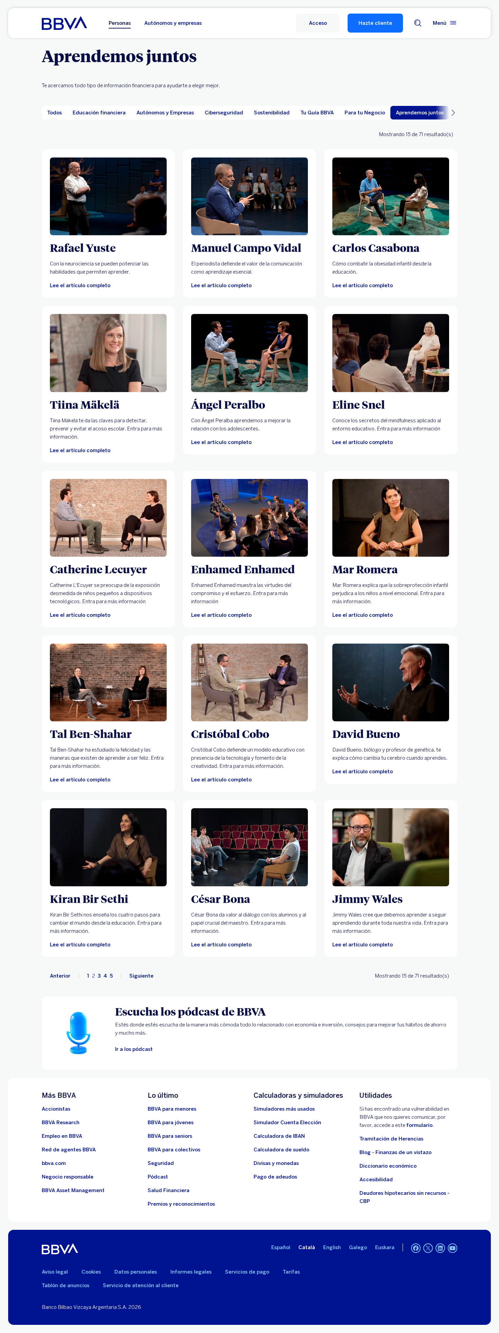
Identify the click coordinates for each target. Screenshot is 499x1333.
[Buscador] (418, 23)
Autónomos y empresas (173, 23)
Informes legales (190, 1272)
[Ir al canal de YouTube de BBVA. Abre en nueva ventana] (452, 1248)
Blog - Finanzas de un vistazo (395, 1152)
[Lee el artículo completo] (108, 196)
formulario (419, 1125)
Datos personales (135, 1272)
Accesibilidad (376, 1180)
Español (280, 1247)
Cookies (91, 1272)
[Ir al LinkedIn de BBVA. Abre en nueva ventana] (440, 1248)
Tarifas (291, 1272)
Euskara (384, 1247)
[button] (317, 23)
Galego (358, 1247)
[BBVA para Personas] (64, 23)
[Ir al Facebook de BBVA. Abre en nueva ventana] (416, 1248)
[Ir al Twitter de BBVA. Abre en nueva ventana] (428, 1248)
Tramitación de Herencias (391, 1139)
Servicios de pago (247, 1272)
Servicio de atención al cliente (141, 1285)
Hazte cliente (375, 23)
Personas (120, 23)
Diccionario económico (388, 1166)
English (332, 1247)
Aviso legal (55, 1272)
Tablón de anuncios (65, 1285)
